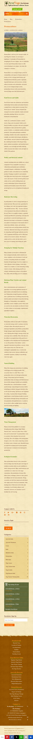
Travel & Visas (16, 643)
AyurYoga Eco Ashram (15, 30)
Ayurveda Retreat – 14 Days (12, 599)
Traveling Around (16, 654)
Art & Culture (16, 698)
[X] (16, 737)
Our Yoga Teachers (16, 668)
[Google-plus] (13, 512)
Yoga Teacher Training (16, 664)
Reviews (17, 700)
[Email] (26, 737)
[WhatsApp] (21, 737)
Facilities (16, 649)
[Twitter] (9, 512)
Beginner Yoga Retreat (16, 660)
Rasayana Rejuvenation (16, 681)
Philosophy (17, 559)
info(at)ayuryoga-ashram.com (15, 717)
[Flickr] (17, 512)
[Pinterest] (21, 512)
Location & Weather (16, 645)
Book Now (17, 9)
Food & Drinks (16, 651)
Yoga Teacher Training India (17, 577)
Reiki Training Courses (16, 696)
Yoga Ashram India (17, 566)
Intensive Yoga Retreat (16, 662)
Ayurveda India (17, 539)
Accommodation (16, 647)
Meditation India (17, 552)
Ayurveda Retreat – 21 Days (12, 594)
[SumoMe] (30, 737)
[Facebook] (5, 512)
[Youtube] (5, 514)
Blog (11, 19)
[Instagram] (25, 512)
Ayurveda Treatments (17, 542)
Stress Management (16, 679)
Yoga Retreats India (17, 573)
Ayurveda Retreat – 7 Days (12, 604)
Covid (17, 546)
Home (5, 19)
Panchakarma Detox (16, 677)
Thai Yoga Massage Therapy (16, 694)
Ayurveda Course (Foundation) (16, 689)
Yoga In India (17, 570)
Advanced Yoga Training (16, 666)
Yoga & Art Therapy (16, 691)
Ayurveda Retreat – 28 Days (12, 588)
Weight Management (16, 683)
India (17, 549)
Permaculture (18, 19)
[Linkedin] (9, 514)
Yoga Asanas (17, 563)
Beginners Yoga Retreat (11, 609)
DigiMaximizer (20, 728)
